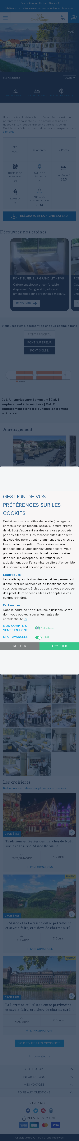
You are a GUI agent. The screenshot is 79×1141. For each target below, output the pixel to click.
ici (25, 619)
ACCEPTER (59, 646)
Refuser (19, 646)
